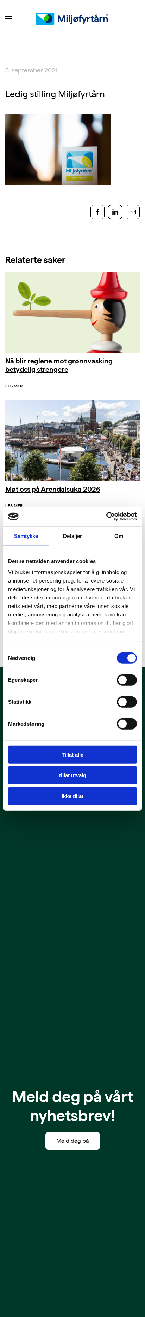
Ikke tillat (72, 796)
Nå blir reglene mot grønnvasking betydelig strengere (59, 365)
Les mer (14, 386)
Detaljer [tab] (72, 536)
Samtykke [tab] (26, 536)
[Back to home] (72, 18)
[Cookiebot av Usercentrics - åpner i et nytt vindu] (106, 516)
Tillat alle (72, 754)
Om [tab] (118, 536)
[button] (8, 18)
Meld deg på (72, 1140)
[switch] (127, 679)
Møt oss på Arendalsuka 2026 (52, 489)
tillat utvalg (72, 775)
